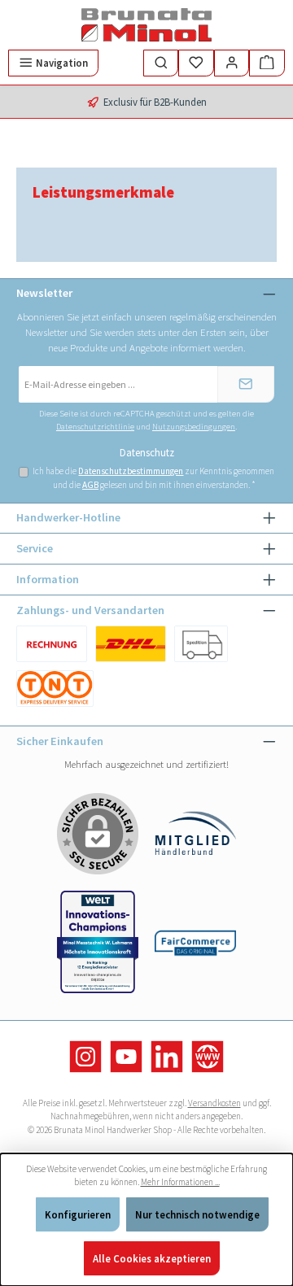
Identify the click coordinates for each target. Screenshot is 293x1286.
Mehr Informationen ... (180, 1182)
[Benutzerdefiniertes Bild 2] (201, 644)
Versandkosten (214, 1103)
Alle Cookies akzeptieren (152, 1258)
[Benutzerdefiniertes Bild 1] (51, 644)
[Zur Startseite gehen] (146, 24)
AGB (90, 484)
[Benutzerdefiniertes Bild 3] (55, 688)
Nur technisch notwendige (197, 1214)
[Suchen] (161, 63)
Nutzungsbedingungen (193, 426)
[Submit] (245, 384)
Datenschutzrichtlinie (95, 426)
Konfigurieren (78, 1214)
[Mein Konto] (232, 63)
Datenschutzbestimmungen (130, 471)
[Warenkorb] (267, 63)
